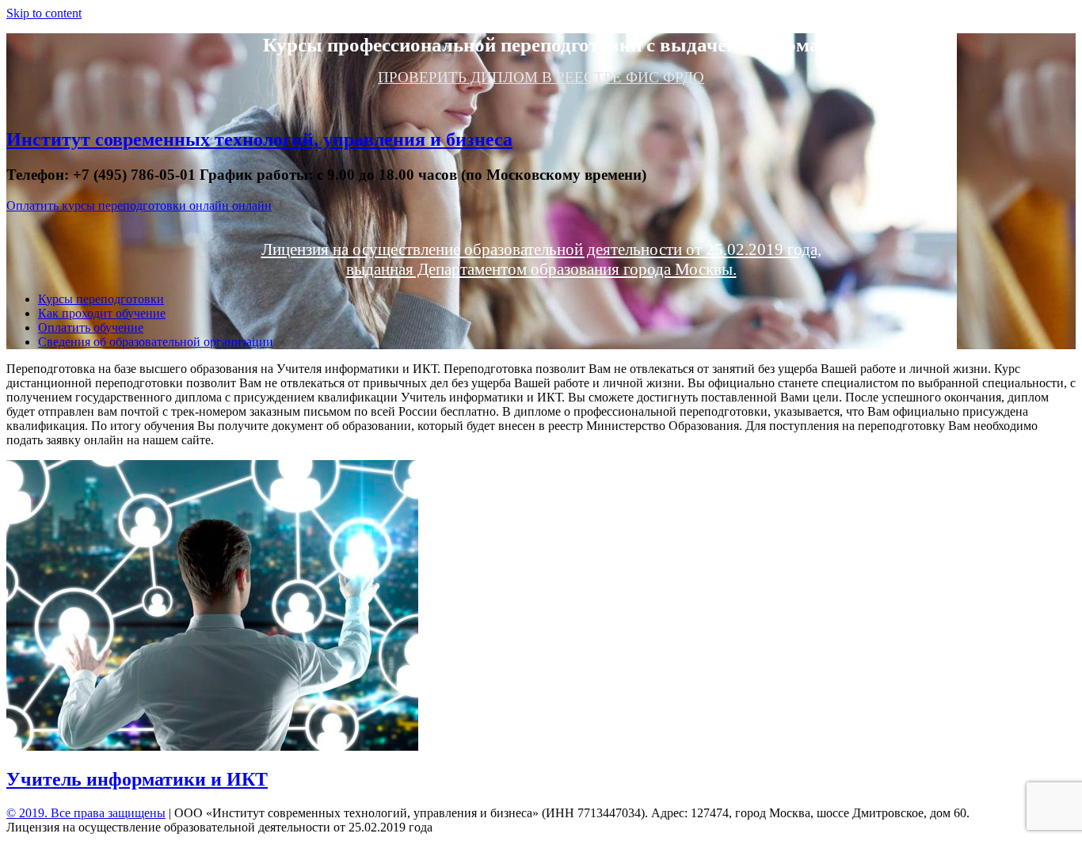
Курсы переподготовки (101, 299)
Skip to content (44, 13)
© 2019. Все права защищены (86, 813)
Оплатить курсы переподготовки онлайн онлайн (139, 205)
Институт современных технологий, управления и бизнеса (259, 139)
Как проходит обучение (102, 313)
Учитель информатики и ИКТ (137, 779)
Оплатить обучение (90, 327)
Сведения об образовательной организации (155, 341)
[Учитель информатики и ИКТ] (212, 746)
